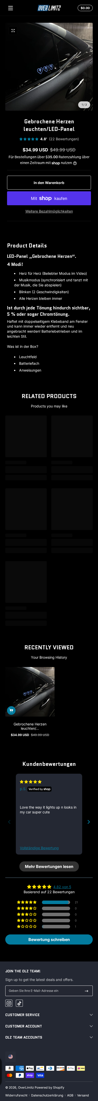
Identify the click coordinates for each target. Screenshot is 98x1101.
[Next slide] (89, 822)
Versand (83, 1095)
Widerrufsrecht (16, 1095)
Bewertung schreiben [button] (49, 939)
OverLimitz (26, 1087)
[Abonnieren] (86, 990)
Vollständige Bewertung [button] (39, 848)
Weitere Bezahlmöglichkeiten (49, 211)
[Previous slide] (9, 822)
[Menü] (10, 8)
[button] (84, 8)
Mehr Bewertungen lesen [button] (49, 866)
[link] (49, 139)
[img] (30, 781)
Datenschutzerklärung (47, 1095)
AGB (70, 1095)
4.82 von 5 (62, 887)
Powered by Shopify (49, 1087)
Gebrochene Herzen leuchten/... (30, 726)
